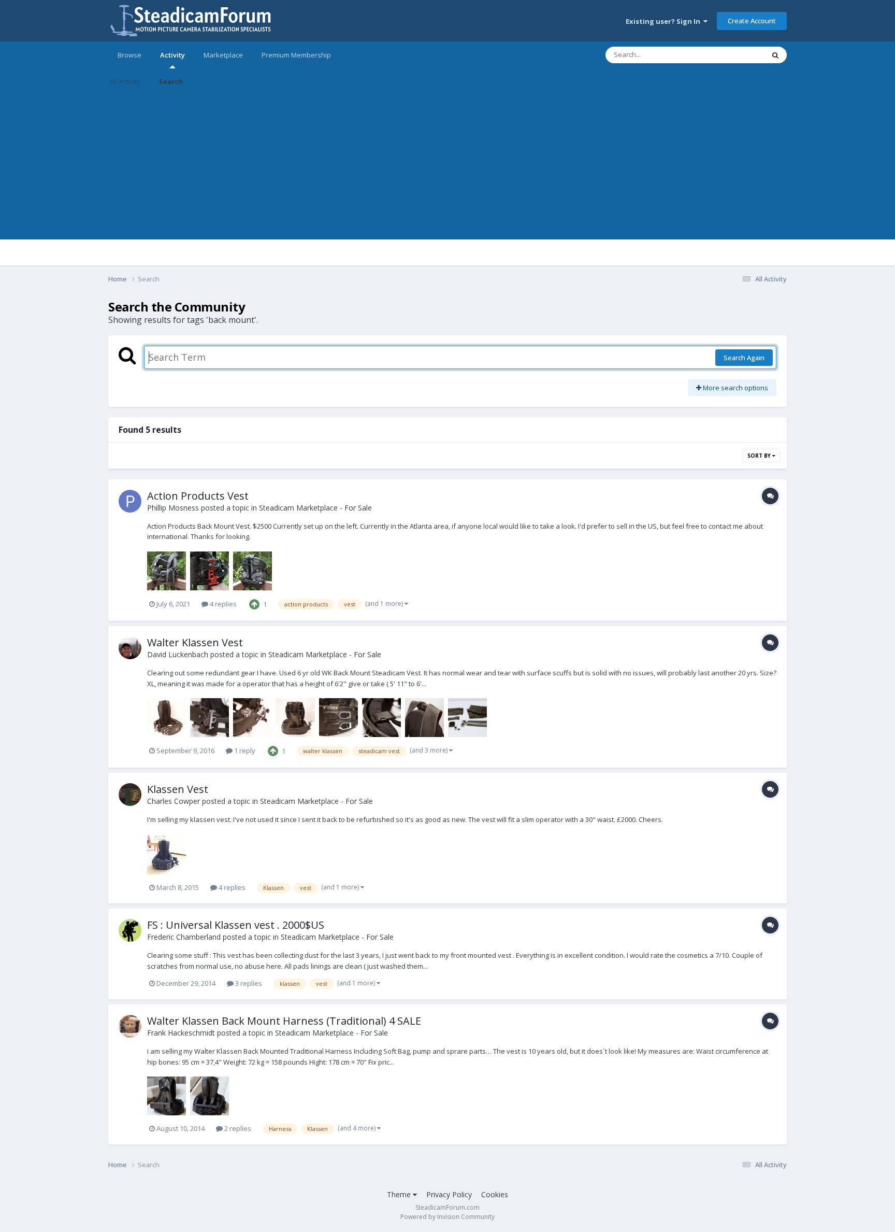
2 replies (237, 1128)
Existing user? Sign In (664, 21)
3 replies (248, 983)
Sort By (759, 455)
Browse (129, 55)
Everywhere (733, 54)
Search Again (744, 357)
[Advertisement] (447, 166)
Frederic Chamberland (184, 937)
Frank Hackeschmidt (181, 1033)
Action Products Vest (198, 496)
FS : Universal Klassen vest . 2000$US (235, 925)
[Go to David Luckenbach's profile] (130, 647)
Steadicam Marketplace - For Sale (315, 508)
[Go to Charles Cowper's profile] (130, 794)
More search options (734, 387)
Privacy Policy (449, 1194)
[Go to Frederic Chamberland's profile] (130, 930)
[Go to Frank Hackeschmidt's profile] (130, 1026)
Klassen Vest (177, 789)
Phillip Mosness (173, 508)
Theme (400, 1194)
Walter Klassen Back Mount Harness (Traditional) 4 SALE (284, 1021)
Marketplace (223, 55)
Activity (172, 55)
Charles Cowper (173, 801)
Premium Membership (296, 55)
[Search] (775, 55)
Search (171, 81)
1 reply (244, 750)
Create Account (752, 20)
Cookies (494, 1194)
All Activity (125, 81)
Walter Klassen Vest (195, 642)
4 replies (222, 603)
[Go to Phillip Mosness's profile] (130, 501)
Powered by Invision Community (447, 1216)
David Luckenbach (177, 654)
